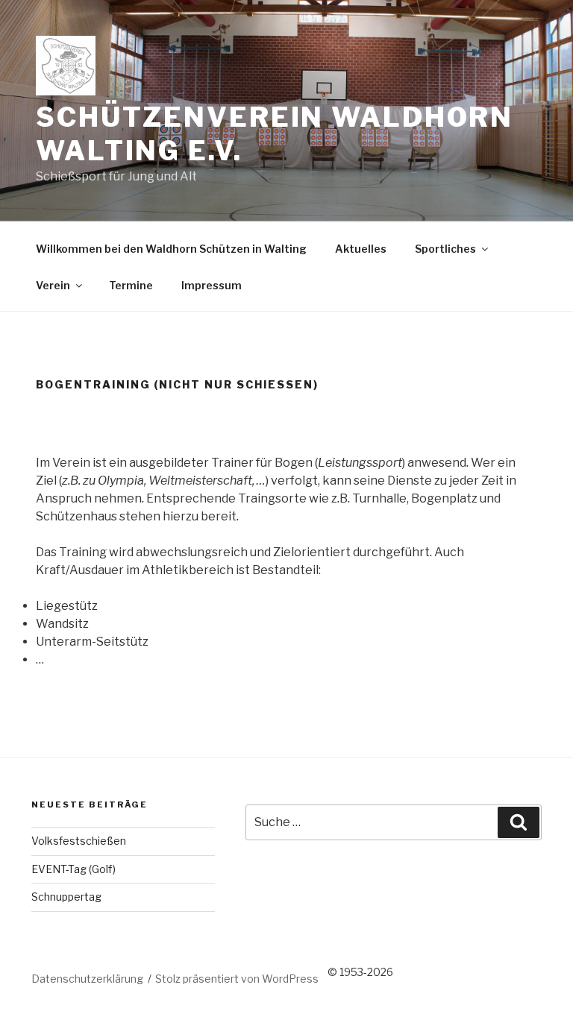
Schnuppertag (66, 896)
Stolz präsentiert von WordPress (237, 978)
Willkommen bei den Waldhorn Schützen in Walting (171, 248)
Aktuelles (360, 248)
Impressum (211, 285)
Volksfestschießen (78, 840)
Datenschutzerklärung (87, 978)
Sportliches (445, 248)
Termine (131, 285)
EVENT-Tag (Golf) (73, 869)
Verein (53, 285)
